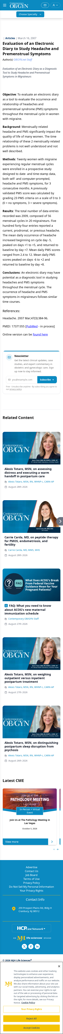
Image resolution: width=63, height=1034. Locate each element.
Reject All (31, 1018)
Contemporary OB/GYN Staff (23, 618)
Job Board (31, 875)
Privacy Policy (31, 883)
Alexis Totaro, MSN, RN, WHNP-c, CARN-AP (31, 481)
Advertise (31, 867)
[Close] (59, 966)
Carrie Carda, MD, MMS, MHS (24, 550)
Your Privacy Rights (31, 890)
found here (40, 334)
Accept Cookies (31, 1027)
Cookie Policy (28, 1002)
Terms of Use (31, 879)
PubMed (32, 326)
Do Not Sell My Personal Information (31, 886)
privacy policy (16, 389)
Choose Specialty (28, 14)
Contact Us (31, 871)
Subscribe (45, 379)
